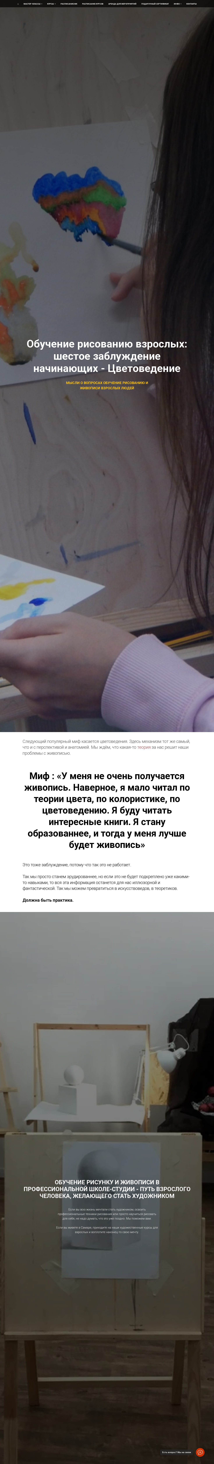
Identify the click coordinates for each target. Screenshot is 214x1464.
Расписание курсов (92, 4)
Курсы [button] (50, 4)
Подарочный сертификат (155, 4)
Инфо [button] (177, 4)
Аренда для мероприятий (122, 4)
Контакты (191, 4)
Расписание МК (69, 4)
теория (144, 747)
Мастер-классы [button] (32, 4)
